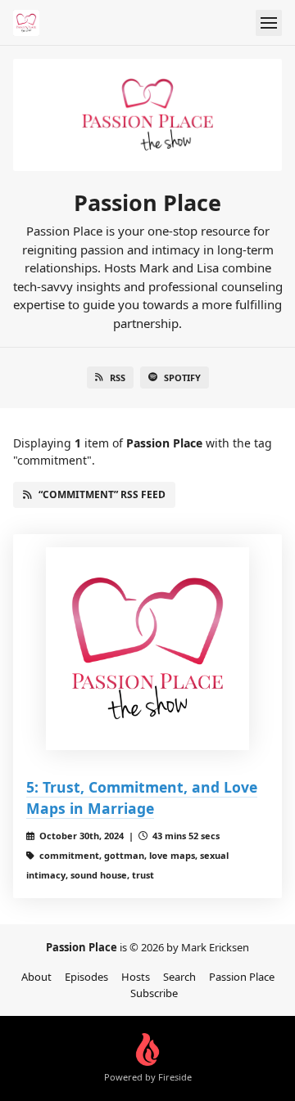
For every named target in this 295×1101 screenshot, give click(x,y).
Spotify (182, 377)
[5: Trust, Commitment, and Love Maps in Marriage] (147, 648)
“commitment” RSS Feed (102, 494)
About (36, 976)
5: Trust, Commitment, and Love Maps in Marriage (141, 797)
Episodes (86, 976)
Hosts (135, 976)
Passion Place (242, 976)
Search (179, 976)
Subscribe (154, 993)
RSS (117, 377)
